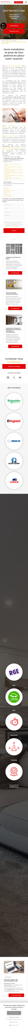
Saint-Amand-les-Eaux (10, 190)
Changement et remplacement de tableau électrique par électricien (13, 170)
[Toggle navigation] (26, 2)
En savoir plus (15, 273)
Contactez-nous (14, 31)
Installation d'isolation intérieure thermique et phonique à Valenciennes (13, 330)
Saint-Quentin (14, 40)
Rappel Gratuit (18, 2)
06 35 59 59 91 (14, 26)
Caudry (6, 189)
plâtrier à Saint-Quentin (12, 136)
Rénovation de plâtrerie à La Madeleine (14, 980)
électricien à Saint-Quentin (13, 66)
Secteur (7, 40)
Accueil (2, 40)
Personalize (14, 1022)
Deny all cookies (14, 1017)
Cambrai (6, 187)
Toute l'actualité (18, 993)
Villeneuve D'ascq (8, 196)
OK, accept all (15, 1013)
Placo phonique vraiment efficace (12, 293)
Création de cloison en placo (13, 258)
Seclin (6, 193)
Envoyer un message (14, 366)
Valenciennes (7, 194)
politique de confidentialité (12, 226)
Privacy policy (15, 1025)
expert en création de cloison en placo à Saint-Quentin (14, 148)
